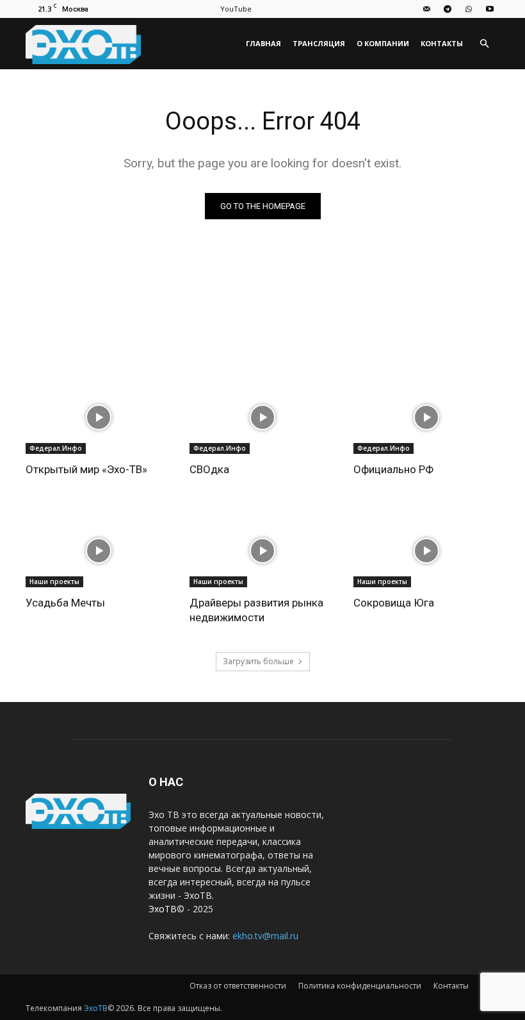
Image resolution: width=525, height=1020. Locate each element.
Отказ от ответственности (238, 985)
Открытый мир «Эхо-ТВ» (86, 469)
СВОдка (209, 469)
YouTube (236, 8)
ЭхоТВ (163, 909)
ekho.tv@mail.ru (265, 936)
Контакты (442, 43)
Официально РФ (393, 469)
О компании (383, 43)
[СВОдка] (262, 417)
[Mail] (426, 9)
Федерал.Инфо (55, 448)
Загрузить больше (258, 661)
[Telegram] (447, 9)
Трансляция (319, 43)
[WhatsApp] (468, 9)
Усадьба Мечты (65, 602)
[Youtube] (489, 9)
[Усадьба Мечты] (99, 550)
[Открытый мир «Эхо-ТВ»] (99, 417)
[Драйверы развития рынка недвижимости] (262, 550)
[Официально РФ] (426, 417)
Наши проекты (54, 581)
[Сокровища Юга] (426, 550)
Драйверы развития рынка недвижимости (256, 609)
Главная (263, 43)
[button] (484, 44)
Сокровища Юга (393, 602)
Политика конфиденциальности (359, 985)
